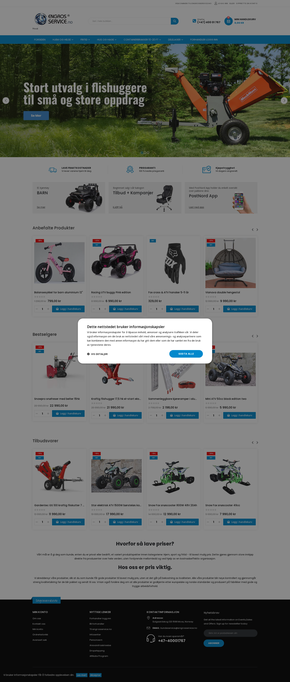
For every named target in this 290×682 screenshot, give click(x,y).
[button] (97, 354)
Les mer (117, 344)
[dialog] (145, 341)
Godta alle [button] (186, 353)
